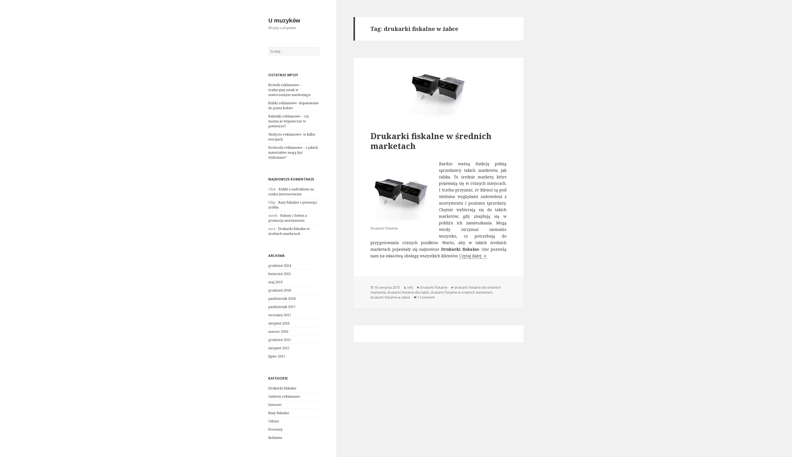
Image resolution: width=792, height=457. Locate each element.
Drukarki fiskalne (282, 388)
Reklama (275, 437)
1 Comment (426, 297)
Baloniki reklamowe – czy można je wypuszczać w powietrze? (288, 121)
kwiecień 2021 (279, 274)
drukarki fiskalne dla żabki (408, 292)
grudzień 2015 (279, 339)
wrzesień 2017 (279, 315)
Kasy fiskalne (278, 413)
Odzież (273, 421)
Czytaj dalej (473, 256)
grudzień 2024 (279, 265)
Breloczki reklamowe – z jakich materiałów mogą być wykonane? (293, 152)
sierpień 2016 (279, 323)
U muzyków (284, 20)
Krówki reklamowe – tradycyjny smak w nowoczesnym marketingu (289, 90)
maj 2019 (275, 282)
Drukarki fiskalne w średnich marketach (430, 140)
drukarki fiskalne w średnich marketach (461, 292)
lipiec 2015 (276, 356)
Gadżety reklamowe (284, 396)
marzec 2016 (278, 331)
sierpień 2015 (279, 348)
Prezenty (275, 429)
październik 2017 (282, 307)
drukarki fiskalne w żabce (390, 297)
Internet (275, 404)
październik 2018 (282, 298)
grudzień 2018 (279, 290)
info (410, 287)
